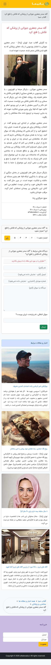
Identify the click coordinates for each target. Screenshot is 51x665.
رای (7, 237)
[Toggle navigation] (4, 3)
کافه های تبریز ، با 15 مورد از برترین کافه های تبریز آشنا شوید (26, 567)
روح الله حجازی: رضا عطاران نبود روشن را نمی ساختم (29, 449)
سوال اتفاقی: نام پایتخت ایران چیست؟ (31, 314)
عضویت (43, 644)
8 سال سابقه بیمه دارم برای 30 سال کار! (33, 511)
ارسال (43, 327)
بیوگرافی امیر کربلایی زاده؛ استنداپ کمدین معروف (30, 386)
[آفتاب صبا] (40, 4)
